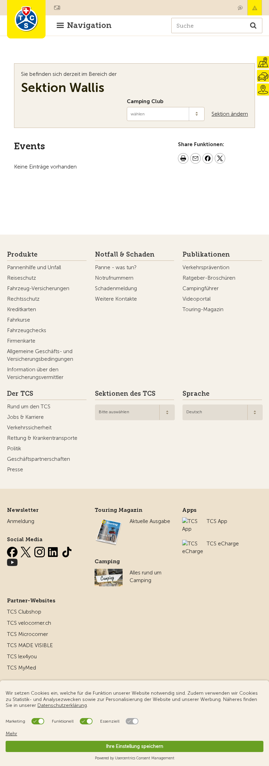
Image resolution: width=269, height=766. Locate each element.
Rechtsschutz (23, 299)
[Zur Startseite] (26, 19)
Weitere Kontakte (116, 299)
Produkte (22, 254)
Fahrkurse (18, 320)
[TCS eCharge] (192, 544)
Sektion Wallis (62, 87)
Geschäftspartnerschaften (38, 459)
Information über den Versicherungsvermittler (35, 373)
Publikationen (206, 254)
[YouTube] (12, 561)
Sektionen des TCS (125, 394)
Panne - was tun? (116, 267)
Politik (14, 448)
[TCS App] (191, 521)
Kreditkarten (21, 309)
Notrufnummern (114, 278)
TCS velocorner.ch (29, 623)
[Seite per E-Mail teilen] (195, 159)
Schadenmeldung (116, 288)
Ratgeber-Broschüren (208, 278)
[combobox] (135, 412)
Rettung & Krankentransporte (42, 438)
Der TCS (20, 394)
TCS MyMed (21, 668)
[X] (27, 550)
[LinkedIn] (54, 550)
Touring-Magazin (202, 309)
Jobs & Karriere (25, 417)
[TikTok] (67, 550)
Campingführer (200, 288)
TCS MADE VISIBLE (30, 645)
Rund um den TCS (28, 406)
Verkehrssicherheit (29, 427)
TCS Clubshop (24, 612)
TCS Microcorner (27, 634)
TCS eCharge (223, 544)
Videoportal (196, 299)
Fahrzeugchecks (26, 330)
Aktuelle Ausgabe (150, 521)
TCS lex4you (22, 656)
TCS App (217, 521)
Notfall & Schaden (254, 7)
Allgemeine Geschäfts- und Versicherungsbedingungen (40, 355)
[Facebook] (13, 550)
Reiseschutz (21, 278)
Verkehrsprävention (205, 267)
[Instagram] (40, 550)
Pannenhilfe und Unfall (34, 267)
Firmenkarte (21, 341)
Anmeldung (20, 521)
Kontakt (240, 7)
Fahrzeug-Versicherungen (38, 288)
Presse (15, 469)
